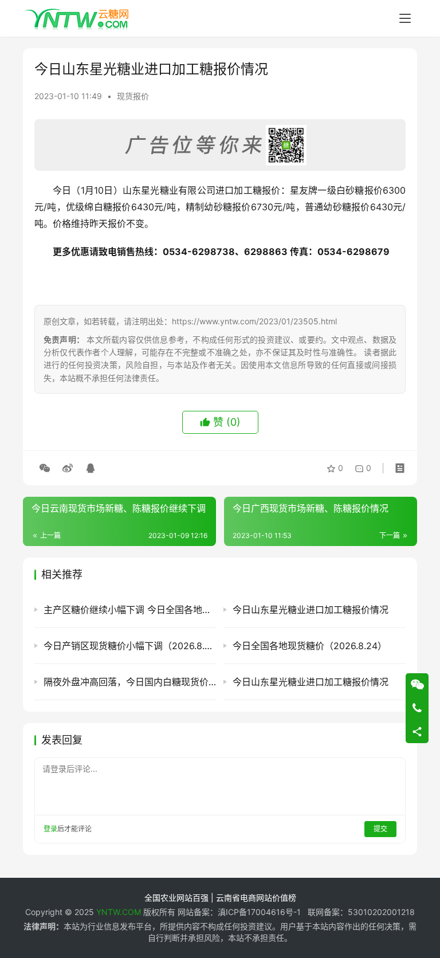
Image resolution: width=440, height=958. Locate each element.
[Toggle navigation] (405, 18)
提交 (380, 828)
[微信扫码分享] (44, 468)
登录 (50, 828)
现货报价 (133, 96)
